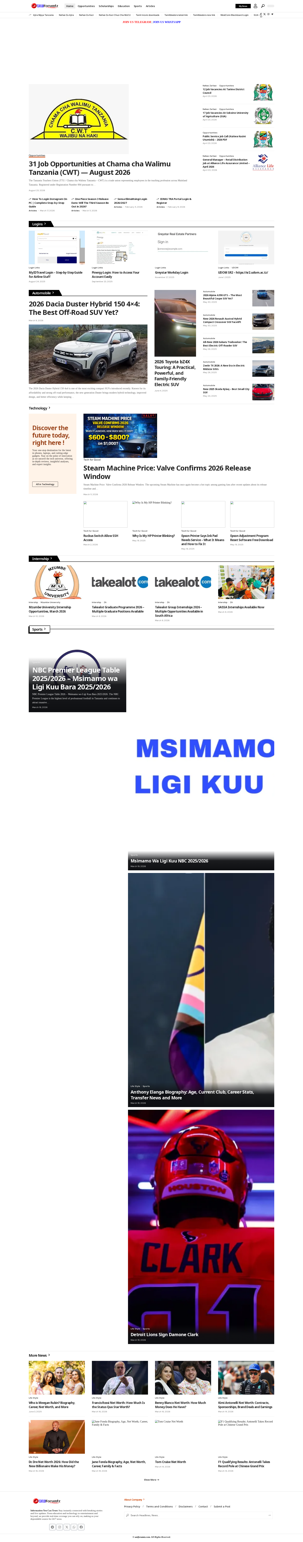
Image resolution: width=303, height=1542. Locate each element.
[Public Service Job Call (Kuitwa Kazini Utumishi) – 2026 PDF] (263, 139)
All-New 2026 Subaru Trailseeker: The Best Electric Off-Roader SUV (225, 343)
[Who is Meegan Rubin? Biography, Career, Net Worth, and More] (57, 1378)
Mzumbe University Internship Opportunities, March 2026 (50, 609)
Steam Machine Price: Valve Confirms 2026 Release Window (167, 472)
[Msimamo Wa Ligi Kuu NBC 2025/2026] (201, 753)
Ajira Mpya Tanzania (43, 15)
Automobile (41, 293)
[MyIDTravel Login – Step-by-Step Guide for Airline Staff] (57, 247)
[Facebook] (260, 14)
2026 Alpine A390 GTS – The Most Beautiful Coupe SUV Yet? (222, 296)
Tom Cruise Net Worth (170, 1462)
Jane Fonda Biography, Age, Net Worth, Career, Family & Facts (119, 1464)
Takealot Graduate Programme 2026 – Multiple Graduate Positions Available (118, 609)
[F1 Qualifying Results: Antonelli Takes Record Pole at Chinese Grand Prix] (246, 1437)
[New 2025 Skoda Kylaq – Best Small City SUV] (263, 392)
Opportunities (37, 155)
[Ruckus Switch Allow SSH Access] (105, 514)
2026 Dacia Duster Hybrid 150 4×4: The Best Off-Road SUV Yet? (84, 308)
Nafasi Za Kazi (86, 15)
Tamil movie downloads (147, 15)
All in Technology (45, 484)
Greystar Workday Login (171, 272)
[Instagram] (268, 14)
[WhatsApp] (261, 16)
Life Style (135, 1086)
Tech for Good (91, 459)
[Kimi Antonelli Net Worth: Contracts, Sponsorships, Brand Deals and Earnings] (246, 1378)
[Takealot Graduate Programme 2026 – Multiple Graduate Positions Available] (120, 582)
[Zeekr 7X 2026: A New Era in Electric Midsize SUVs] (263, 368)
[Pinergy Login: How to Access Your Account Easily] (120, 247)
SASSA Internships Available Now (241, 607)
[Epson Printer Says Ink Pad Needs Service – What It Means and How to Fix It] (203, 514)
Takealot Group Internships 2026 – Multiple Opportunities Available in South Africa (179, 611)
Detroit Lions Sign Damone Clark (164, 1334)
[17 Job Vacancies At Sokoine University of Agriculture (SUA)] (263, 116)
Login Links (34, 267)
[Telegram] (272, 14)
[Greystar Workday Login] (183, 247)
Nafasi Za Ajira (66, 15)
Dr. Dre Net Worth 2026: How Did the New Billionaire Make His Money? (54, 1464)
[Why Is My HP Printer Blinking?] (154, 514)
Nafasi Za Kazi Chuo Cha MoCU (115, 15)
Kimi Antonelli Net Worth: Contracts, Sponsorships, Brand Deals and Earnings (245, 1405)
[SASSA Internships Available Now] (246, 582)
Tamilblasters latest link (176, 15)
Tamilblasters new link (204, 15)
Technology (38, 408)
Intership (33, 602)
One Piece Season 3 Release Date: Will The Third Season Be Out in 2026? (90, 202)
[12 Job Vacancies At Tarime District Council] (263, 92)
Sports (37, 629)
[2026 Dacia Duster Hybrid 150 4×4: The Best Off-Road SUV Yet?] (88, 354)
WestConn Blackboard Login (234, 15)
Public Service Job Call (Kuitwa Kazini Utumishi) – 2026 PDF (224, 138)
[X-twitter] (67, 1527)
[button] (255, 6)
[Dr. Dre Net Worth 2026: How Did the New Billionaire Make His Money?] (57, 1437)
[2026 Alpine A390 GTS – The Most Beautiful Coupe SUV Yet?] (263, 298)
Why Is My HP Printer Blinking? (153, 536)
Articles (33, 210)
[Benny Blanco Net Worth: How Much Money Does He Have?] (183, 1378)
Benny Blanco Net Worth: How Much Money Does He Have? (180, 1405)
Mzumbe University (50, 602)
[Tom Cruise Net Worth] (183, 1437)
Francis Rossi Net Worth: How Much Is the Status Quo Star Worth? (118, 1405)
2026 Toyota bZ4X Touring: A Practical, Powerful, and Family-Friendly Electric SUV (175, 373)
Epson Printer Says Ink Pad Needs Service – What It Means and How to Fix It (202, 540)
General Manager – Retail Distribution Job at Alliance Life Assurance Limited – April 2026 (226, 163)
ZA (105, 602)
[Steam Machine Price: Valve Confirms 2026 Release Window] (120, 436)
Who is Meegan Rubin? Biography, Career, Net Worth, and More (52, 1405)
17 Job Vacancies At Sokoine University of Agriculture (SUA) (225, 114)
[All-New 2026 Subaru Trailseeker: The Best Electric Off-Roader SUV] (263, 345)
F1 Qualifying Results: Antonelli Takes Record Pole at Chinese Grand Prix (244, 1464)
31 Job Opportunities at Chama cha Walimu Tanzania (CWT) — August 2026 (100, 168)
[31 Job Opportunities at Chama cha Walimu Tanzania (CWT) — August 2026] (79, 119)
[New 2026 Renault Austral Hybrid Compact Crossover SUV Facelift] (263, 321)
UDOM (235, 267)
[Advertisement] (151, 50)
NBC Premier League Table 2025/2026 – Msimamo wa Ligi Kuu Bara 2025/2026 (76, 678)
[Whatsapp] (74, 1527)
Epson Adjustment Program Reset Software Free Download (251, 538)
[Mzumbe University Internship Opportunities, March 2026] (57, 582)
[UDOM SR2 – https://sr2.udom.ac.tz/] (246, 247)
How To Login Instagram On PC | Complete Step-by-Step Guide (48, 202)
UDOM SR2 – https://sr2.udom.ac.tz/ (243, 272)
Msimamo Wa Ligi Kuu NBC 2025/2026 (169, 861)
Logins (37, 224)
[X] (264, 14)
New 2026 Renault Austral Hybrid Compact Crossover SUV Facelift (222, 320)
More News (38, 1355)
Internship (40, 558)
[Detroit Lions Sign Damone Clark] (201, 1227)
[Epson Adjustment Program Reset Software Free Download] (252, 514)
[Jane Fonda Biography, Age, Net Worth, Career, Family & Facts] (120, 1437)
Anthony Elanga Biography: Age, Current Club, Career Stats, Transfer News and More (192, 1095)
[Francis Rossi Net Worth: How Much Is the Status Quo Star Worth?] (120, 1378)
